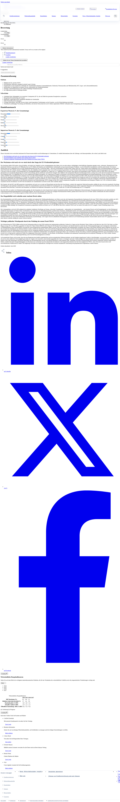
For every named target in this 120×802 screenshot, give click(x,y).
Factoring (6, 796)
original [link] (43, 49)
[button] (4, 16)
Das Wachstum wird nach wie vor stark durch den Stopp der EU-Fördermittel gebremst (26, 156)
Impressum (12, 800)
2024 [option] (5, 686)
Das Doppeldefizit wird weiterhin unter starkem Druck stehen (20, 157)
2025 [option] (5, 687)
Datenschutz (23, 800)
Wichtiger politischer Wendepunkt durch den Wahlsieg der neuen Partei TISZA (24, 159)
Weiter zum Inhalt (5, 2)
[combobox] (60, 64)
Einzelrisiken (7, 785)
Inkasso (6, 789)
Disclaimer (3, 800)
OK (7, 72)
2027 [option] (5, 690)
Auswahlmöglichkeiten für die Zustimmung (58, 800)
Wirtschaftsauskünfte (9, 781)
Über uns (22, 776)
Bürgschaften (7, 792)
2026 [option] (5, 689)
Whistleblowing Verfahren (36, 800)
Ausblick (8, 55)
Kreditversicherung (9, 777)
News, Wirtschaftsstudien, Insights (31, 771)
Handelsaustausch (10, 52)
